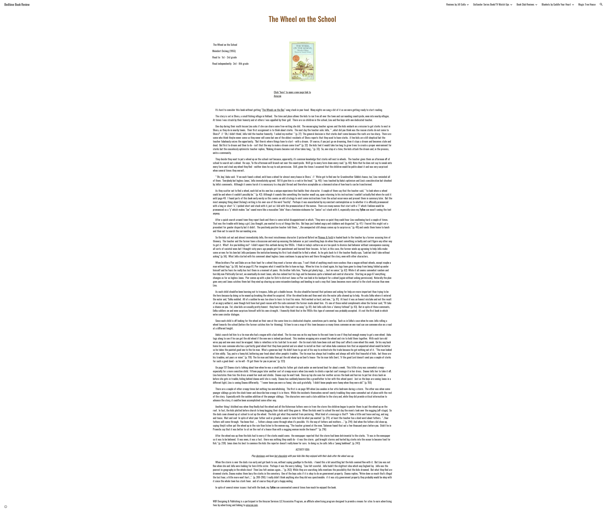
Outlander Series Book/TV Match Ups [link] (491, 4)
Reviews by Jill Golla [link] (456, 4)
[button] (601, 4)
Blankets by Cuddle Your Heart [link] (556, 4)
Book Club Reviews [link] (525, 4)
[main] (302, 19)
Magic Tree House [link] (587, 4)
